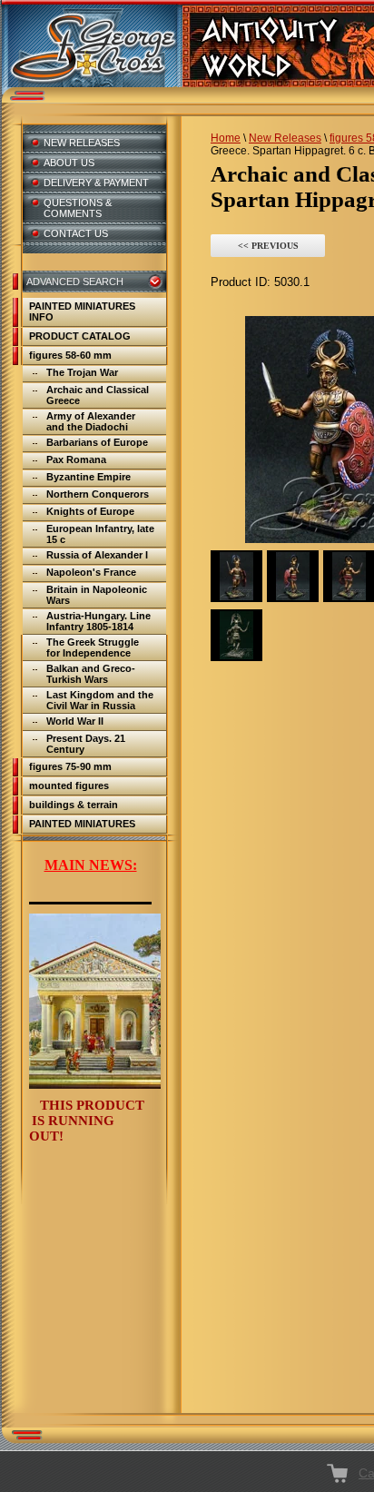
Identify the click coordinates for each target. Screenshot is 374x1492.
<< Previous (268, 246)
